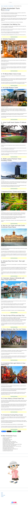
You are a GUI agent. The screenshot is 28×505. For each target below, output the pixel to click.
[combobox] (14, 2)
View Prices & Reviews (14, 85)
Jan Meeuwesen (7, 9)
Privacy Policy (3, 495)
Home (2, 492)
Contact (2, 496)
